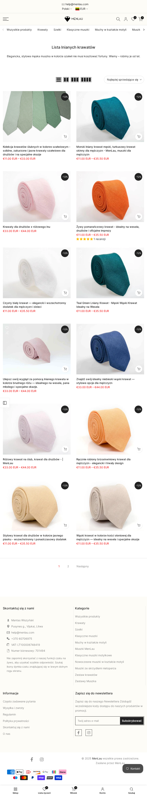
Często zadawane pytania (19, 701)
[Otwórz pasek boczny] (5, 403)
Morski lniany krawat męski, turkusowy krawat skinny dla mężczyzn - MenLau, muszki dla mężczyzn (105, 150)
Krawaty (43, 29)
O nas (6, 733)
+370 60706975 (21, 638)
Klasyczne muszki (78, 29)
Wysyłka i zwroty (13, 707)
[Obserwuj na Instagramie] (89, 732)
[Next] (143, 29)
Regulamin (9, 714)
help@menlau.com (76, 4)
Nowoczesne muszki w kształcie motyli (99, 661)
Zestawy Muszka (85, 681)
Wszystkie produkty (19, 29)
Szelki (57, 29)
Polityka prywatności (16, 721)
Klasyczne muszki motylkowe (93, 655)
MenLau (120, 763)
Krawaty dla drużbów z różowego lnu (26, 226)
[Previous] (3, 29)
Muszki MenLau (85, 648)
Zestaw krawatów (86, 674)
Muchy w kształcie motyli (110, 29)
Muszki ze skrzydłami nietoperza (95, 668)
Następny (83, 566)
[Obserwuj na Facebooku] (78, 732)
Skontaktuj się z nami (16, 727)
